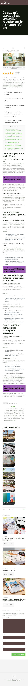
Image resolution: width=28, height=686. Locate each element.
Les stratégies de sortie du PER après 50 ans (13, 133)
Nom (4, 635)
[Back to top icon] (14, 676)
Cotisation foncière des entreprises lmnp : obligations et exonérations (12, 569)
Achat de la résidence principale (12, 142)
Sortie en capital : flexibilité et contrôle (13, 135)
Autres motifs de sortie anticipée (12, 144)
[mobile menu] (26, 2)
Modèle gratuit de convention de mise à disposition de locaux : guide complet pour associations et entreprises (14, 114)
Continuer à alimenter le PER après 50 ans (14, 130)
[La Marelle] (5, 2)
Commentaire (6, 618)
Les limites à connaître (10, 149)
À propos (6, 403)
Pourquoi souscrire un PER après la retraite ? (14, 148)
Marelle (9, 50)
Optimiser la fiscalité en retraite (12, 132)
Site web (4, 647)
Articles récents (13, 403)
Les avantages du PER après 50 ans (11, 129)
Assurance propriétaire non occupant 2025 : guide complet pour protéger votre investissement (14, 599)
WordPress (19, 680)
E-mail (4, 641)
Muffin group (16, 679)
